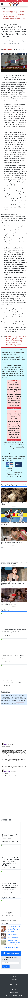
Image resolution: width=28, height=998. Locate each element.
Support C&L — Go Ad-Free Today (14, 1)
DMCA (14, 990)
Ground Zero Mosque (16, 341)
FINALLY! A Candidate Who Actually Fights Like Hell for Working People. (13, 942)
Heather (4, 867)
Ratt (3, 915)
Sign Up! (5, 967)
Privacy (14, 987)
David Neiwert (7, 49)
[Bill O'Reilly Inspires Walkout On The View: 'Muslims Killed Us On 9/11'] (14, 672)
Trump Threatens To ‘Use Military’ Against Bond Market (10, 837)
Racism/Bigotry (11, 345)
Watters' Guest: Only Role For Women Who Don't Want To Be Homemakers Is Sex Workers (10, 861)
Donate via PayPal (18, 464)
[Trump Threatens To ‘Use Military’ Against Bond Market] (11, 827)
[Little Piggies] (11, 905)
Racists (19, 345)
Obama (14, 343)
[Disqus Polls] (14, 723)
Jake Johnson (5, 892)
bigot (8, 337)
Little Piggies (7, 912)
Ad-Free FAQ (19, 447)
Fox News (21, 337)
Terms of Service (20, 702)
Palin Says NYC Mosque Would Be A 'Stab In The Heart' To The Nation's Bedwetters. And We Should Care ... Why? (14, 631)
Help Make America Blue (11, 947)
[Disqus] (14, 759)
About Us (14, 979)
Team (14, 976)
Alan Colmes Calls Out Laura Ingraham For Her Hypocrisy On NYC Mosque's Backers (13, 657)
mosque (8, 343)
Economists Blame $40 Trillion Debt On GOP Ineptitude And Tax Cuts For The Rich (11, 886)
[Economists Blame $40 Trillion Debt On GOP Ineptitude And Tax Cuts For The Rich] (11, 876)
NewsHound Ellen (6, 841)
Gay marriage (15, 339)
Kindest (9, 468)
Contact (14, 982)
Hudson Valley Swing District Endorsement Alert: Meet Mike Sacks (13, 936)
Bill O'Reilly (13, 337)
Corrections (14, 992)
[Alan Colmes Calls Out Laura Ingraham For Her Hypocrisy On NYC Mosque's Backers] (14, 646)
